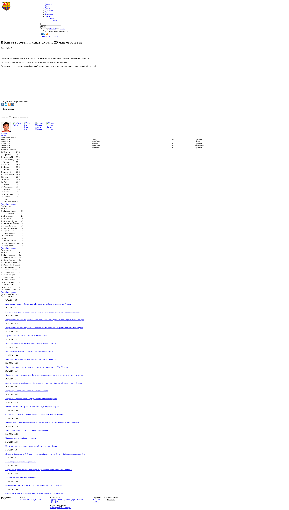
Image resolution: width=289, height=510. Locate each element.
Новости (23, 500)
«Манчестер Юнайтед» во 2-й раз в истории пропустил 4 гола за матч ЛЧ (33, 485)
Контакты (53, 20)
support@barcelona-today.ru (60, 508)
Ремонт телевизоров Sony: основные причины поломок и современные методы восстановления (42, 312)
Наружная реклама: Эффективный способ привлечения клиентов (30, 343)
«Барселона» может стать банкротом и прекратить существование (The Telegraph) (36, 367)
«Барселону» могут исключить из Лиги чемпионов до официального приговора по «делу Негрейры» (44, 375)
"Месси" (52, 29)
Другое (47, 16)
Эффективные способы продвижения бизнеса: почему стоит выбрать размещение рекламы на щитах (44, 328)
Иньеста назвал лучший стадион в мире (20, 438)
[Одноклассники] (47, 33)
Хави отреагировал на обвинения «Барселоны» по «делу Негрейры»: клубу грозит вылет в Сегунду (44, 383)
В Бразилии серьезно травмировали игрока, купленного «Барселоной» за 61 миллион (38, 470)
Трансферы (49, 14)
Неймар (16, 125)
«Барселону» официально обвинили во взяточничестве (26, 391)
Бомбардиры (71, 500)
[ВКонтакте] (42, 33)
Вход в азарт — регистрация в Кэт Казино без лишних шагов (29, 351)
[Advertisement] (27, 52)
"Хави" (62, 29)
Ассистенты (80, 500)
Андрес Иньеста (38, 128)
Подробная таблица (8, 204)
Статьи (39, 500)
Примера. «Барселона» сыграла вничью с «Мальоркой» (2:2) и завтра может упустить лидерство (42, 422)
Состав (47, 12)
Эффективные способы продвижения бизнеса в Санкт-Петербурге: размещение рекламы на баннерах (44, 320)
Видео (47, 8)
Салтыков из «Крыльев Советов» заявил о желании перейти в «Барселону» (34, 414)
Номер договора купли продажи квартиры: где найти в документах (31, 359)
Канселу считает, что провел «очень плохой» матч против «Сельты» (31, 446)
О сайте (52, 18)
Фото (47, 6)
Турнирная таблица (57, 500)
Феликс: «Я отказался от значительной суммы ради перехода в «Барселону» (34, 493)
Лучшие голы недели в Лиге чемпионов (20, 478)
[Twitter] (44, 33)
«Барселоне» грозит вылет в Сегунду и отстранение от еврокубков (31, 399)
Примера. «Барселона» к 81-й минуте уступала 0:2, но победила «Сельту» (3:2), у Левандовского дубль (45, 454)
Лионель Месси (4, 134)
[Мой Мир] (12, 104)
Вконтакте (111, 500)
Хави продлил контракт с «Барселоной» (20, 462)
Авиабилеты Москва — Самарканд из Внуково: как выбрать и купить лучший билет (38, 304)
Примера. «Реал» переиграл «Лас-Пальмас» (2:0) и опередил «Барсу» (32, 407)
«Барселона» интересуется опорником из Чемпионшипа (27, 430)
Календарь (49, 10)
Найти (43, 27)
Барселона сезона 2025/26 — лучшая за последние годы (26, 336)
